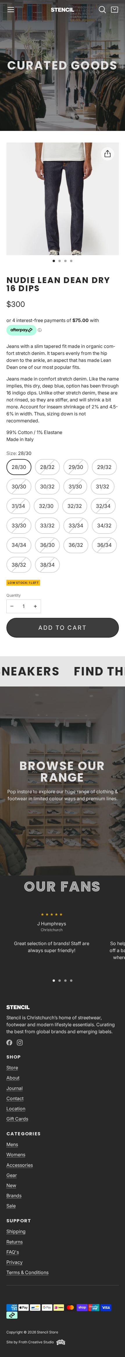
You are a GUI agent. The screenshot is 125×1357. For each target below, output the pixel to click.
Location (15, 1108)
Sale (11, 1206)
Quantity (13, 595)
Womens (15, 1154)
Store (12, 1067)
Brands (14, 1195)
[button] (10, 9)
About (12, 1078)
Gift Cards (17, 1119)
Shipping (16, 1231)
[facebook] (9, 1042)
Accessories (19, 1165)
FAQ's (12, 1252)
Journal (14, 1088)
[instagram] (20, 1042)
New (11, 1185)
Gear (11, 1175)
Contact (15, 1098)
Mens (12, 1144)
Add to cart (62, 627)
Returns (14, 1242)
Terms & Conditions (27, 1272)
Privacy (14, 1262)
